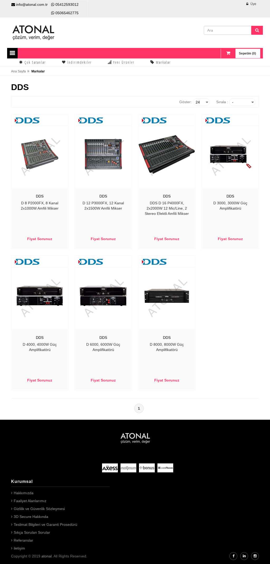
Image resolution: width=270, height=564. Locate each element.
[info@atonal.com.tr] (13, 4)
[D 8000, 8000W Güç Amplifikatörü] (166, 295)
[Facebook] (233, 556)
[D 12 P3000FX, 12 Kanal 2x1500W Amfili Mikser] (103, 154)
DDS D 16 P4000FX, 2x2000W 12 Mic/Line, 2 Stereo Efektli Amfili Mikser (167, 208)
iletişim (19, 548)
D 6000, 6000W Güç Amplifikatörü (103, 347)
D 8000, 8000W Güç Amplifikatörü (167, 347)
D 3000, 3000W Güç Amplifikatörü (230, 205)
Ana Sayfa (18, 71)
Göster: (185, 102)
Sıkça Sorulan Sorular (32, 532)
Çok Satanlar (34, 62)
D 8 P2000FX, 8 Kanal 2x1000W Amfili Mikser (40, 205)
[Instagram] (255, 556)
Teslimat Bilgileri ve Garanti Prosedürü (45, 524)
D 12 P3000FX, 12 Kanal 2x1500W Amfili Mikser (103, 205)
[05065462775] (52, 13)
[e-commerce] (33, 32)
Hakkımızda (23, 493)
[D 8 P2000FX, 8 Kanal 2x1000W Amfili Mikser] (39, 154)
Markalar (163, 62)
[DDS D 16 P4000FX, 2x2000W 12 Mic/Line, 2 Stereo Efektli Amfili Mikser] (166, 154)
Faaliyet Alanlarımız (30, 501)
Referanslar (23, 540)
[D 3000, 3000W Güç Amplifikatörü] (230, 154)
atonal (46, 556)
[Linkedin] (244, 556)
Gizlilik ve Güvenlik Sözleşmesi (39, 509)
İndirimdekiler (79, 62)
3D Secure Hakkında (31, 516)
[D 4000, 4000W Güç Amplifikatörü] (39, 295)
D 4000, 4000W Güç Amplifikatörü (40, 347)
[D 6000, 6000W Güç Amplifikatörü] (103, 295)
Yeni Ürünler (123, 62)
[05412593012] (52, 4)
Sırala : (222, 102)
